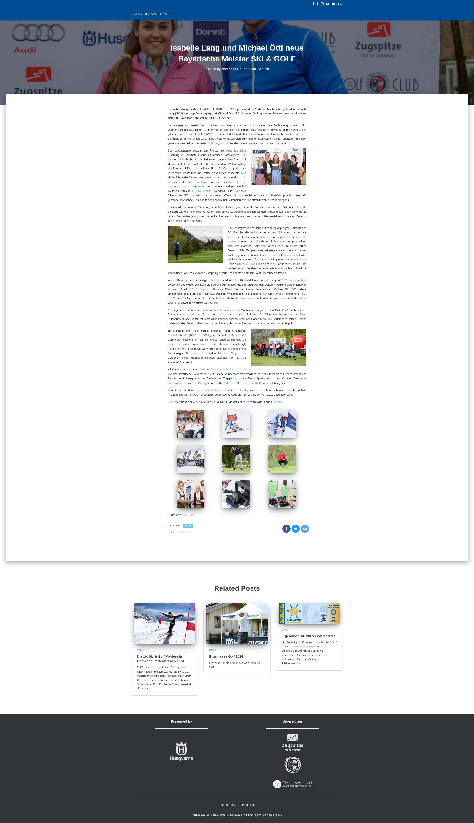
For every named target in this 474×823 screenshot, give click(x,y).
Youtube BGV (327, 4)
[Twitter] (296, 529)
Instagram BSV (322, 4)
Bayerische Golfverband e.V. (228, 369)
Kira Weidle (203, 190)
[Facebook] (286, 529)
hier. (280, 401)
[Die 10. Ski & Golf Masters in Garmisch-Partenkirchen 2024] (164, 623)
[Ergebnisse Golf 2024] (237, 623)
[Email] (305, 529)
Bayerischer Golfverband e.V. (265, 814)
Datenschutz (227, 805)
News (188, 526)
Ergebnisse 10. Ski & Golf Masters (308, 636)
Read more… (146, 688)
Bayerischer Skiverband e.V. (229, 814)
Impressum (248, 805)
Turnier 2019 (183, 532)
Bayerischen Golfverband (210, 390)
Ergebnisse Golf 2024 (226, 656)
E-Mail (339, 4)
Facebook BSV (313, 4)
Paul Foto (188, 514)
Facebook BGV (318, 4)
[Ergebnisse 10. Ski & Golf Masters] (309, 613)
